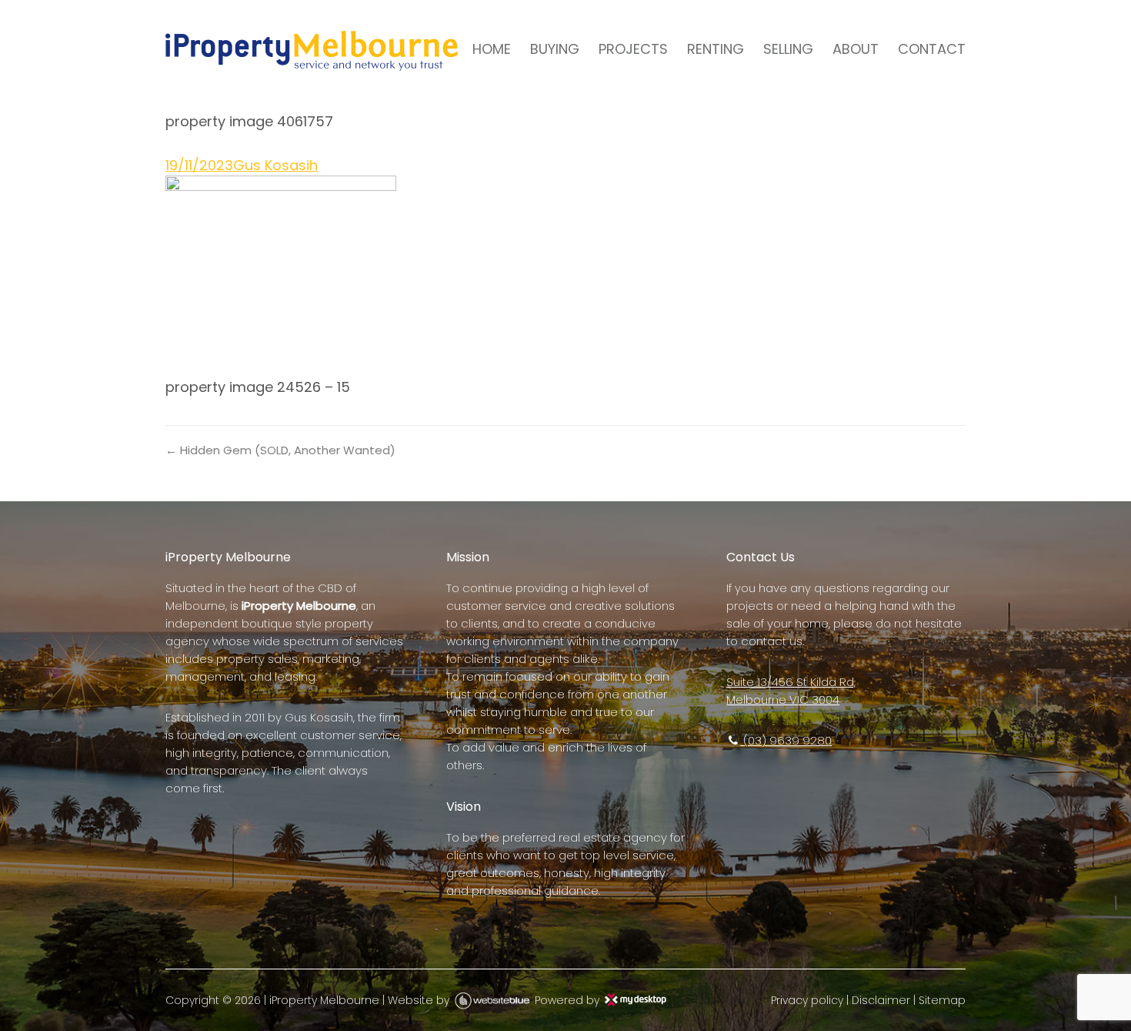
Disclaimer (881, 1000)
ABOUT (855, 49)
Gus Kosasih (275, 165)
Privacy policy (807, 1000)
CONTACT (932, 49)
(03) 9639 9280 (786, 740)
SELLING (788, 49)
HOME (491, 49)
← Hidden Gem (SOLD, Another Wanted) (280, 450)
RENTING (715, 49)
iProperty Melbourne (324, 1000)
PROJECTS (633, 49)
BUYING (554, 49)
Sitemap (942, 1000)
